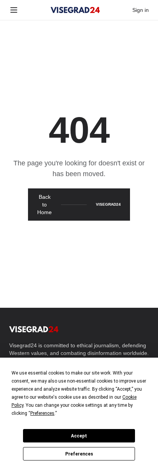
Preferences (79, 454)
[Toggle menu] (13, 10)
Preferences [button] (42, 413)
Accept (79, 436)
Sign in (140, 10)
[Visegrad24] (75, 10)
